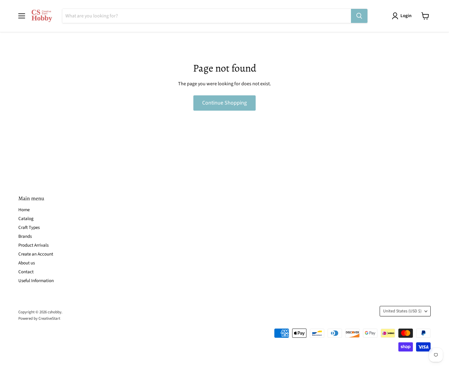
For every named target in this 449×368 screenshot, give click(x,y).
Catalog (26, 218)
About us (26, 263)
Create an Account (35, 254)
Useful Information (36, 281)
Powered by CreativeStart (39, 318)
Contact (26, 272)
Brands (25, 236)
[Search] (359, 16)
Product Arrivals (33, 245)
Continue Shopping (224, 103)
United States (402, 311)
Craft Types (29, 227)
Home (24, 210)
